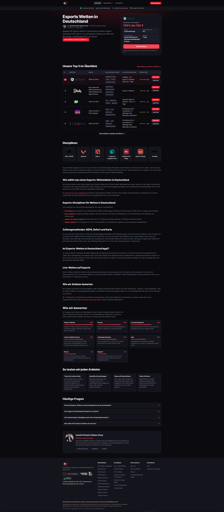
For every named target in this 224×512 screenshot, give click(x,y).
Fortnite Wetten (118, 488)
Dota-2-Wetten (70, 214)
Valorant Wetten (118, 469)
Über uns (133, 466)
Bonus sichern (141, 46)
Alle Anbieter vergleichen (105, 466)
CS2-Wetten (69, 211)
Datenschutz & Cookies (153, 469)
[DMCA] (67, 479)
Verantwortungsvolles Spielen (92, 299)
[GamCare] (90, 474)
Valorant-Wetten (70, 222)
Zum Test (155, 80)
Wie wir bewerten (135, 469)
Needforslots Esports (104, 486)
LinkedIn (104, 448)
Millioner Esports (102, 492)
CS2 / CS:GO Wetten (120, 466)
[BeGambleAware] (73, 474)
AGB (148, 466)
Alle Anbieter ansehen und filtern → (75, 39)
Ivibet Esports (102, 469)
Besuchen (156, 77)
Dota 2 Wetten (118, 472)
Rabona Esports (102, 480)
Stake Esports (102, 472)
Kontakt (133, 472)
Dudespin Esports (103, 489)
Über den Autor (83, 448)
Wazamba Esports (103, 477)
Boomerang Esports (103, 483)
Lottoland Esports (103, 495)
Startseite (98, 3)
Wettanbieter (107, 3)
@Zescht (95, 448)
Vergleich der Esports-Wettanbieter (76, 193)
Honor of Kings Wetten (120, 485)
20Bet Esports (102, 475)
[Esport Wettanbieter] (65, 3)
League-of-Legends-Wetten (74, 219)
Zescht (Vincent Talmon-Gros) (79, 26)
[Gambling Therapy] (84, 474)
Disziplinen (118, 3)
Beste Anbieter (155, 3)
